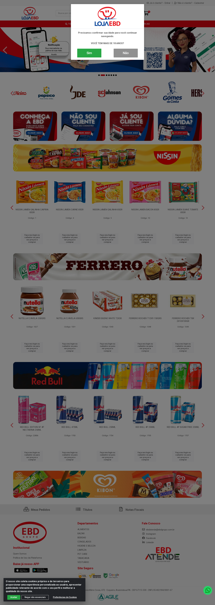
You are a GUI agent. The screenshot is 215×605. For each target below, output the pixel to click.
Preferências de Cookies (65, 597)
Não (126, 53)
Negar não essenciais (35, 597)
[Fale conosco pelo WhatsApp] (207, 590)
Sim (89, 53)
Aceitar (13, 597)
